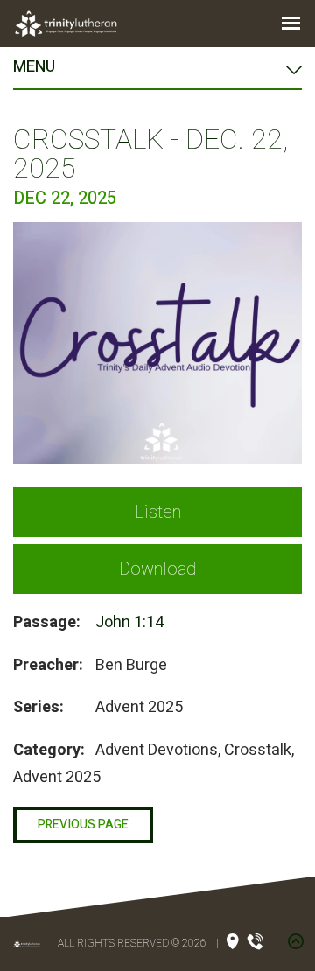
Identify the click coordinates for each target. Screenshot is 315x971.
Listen (158, 512)
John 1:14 (129, 622)
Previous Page (83, 824)
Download (157, 569)
